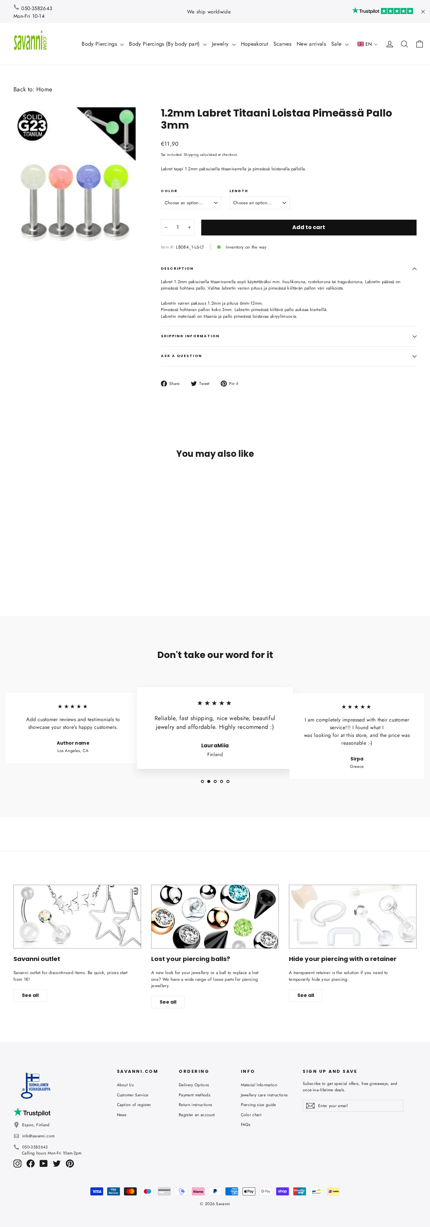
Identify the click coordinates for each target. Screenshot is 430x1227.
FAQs (246, 1125)
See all (30, 995)
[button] (368, 44)
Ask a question (181, 355)
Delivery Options (194, 1085)
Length (238, 191)
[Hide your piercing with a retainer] (353, 917)
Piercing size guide (258, 1105)
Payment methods (194, 1095)
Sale (337, 44)
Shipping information (190, 336)
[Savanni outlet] (77, 917)
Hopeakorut (254, 44)
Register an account (197, 1115)
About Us (125, 1085)
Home (44, 89)
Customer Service (132, 1095)
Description (177, 268)
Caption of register (134, 1105)
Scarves (282, 44)
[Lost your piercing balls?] (215, 917)
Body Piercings (100, 44)
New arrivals (311, 44)
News (122, 1115)
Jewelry (221, 44)
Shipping (191, 154)
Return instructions (195, 1105)
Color (169, 191)
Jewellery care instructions (264, 1095)
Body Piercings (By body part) (165, 44)
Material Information (259, 1085)
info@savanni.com (38, 1136)
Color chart (251, 1115)
